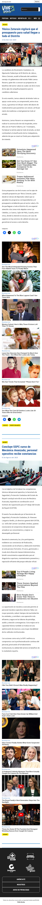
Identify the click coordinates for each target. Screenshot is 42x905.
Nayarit (5, 442)
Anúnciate (21, 879)
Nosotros (21, 885)
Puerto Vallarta (15, 425)
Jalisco (5, 24)
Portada (5, 18)
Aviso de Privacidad (21, 890)
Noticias (13, 18)
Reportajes (22, 18)
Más (35, 18)
